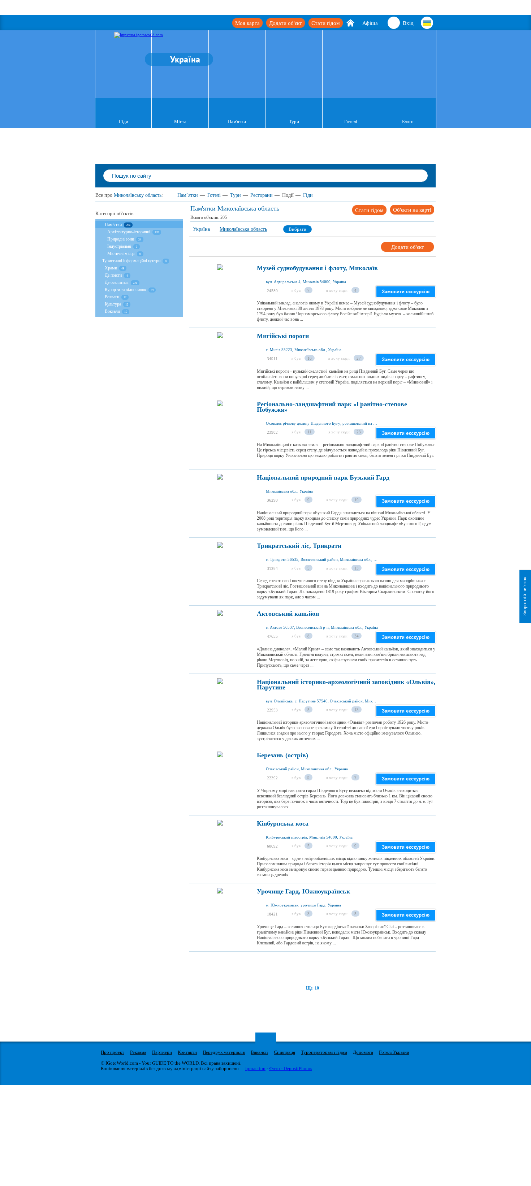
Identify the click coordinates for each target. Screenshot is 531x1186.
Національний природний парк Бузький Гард (323, 477)
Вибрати (297, 229)
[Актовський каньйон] (220, 633)
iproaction (255, 1068)
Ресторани (261, 195)
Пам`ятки (187, 195)
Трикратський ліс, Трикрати (299, 546)
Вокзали (112, 311)
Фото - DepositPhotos (290, 1068)
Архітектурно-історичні (129, 231)
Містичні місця (121, 253)
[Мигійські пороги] (220, 355)
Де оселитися (117, 282)
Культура (113, 304)
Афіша (370, 23)
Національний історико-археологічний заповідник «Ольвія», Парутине (346, 684)
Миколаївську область (137, 195)
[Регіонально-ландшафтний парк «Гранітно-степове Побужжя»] (220, 424)
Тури (294, 121)
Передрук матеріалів (224, 1052)
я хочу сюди (336, 290)
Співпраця (284, 1052)
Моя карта (247, 23)
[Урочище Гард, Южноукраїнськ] (220, 911)
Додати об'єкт (285, 23)
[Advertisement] (320, 968)
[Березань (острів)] (220, 775)
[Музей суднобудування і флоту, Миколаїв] (220, 287)
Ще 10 (312, 988)
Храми (111, 267)
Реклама (138, 1052)
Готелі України (394, 1052)
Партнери (162, 1052)
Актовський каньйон (288, 613)
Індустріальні (119, 246)
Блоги (408, 121)
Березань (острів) (282, 755)
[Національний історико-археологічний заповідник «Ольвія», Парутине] (220, 701)
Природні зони (120, 239)
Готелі (350, 121)
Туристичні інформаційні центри (131, 260)
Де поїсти (113, 275)
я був (296, 290)
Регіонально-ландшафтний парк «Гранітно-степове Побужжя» (332, 407)
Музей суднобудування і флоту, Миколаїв (317, 268)
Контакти (187, 1052)
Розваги (112, 296)
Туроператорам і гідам (324, 1052)
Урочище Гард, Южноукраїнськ (303, 891)
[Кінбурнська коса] (220, 843)
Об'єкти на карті (412, 210)
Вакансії (259, 1052)
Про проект (112, 1052)
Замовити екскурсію (405, 291)
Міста (180, 121)
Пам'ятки (237, 121)
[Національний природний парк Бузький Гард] (220, 497)
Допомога (363, 1052)
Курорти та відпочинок (125, 289)
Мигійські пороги (283, 336)
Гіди (123, 121)
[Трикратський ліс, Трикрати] (220, 565)
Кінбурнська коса (282, 823)
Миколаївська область (243, 229)
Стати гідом (325, 23)
